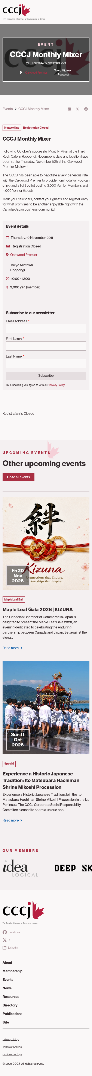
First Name (14, 339)
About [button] (7, 963)
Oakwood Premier (36, 72)
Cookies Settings (12, 1054)
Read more (11, 648)
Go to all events (18, 477)
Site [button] (6, 1022)
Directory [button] (10, 1005)
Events (8, 109)
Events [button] (8, 980)
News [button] (7, 988)
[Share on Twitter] (77, 109)
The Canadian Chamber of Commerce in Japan (24, 19)
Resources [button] (11, 997)
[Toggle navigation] (84, 12)
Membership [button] (12, 971)
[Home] (24, 9)
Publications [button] (12, 1014)
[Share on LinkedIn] (69, 109)
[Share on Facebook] (86, 109)
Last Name (14, 356)
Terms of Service (12, 1046)
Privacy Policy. (57, 385)
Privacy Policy (11, 1039)
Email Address (16, 321)
